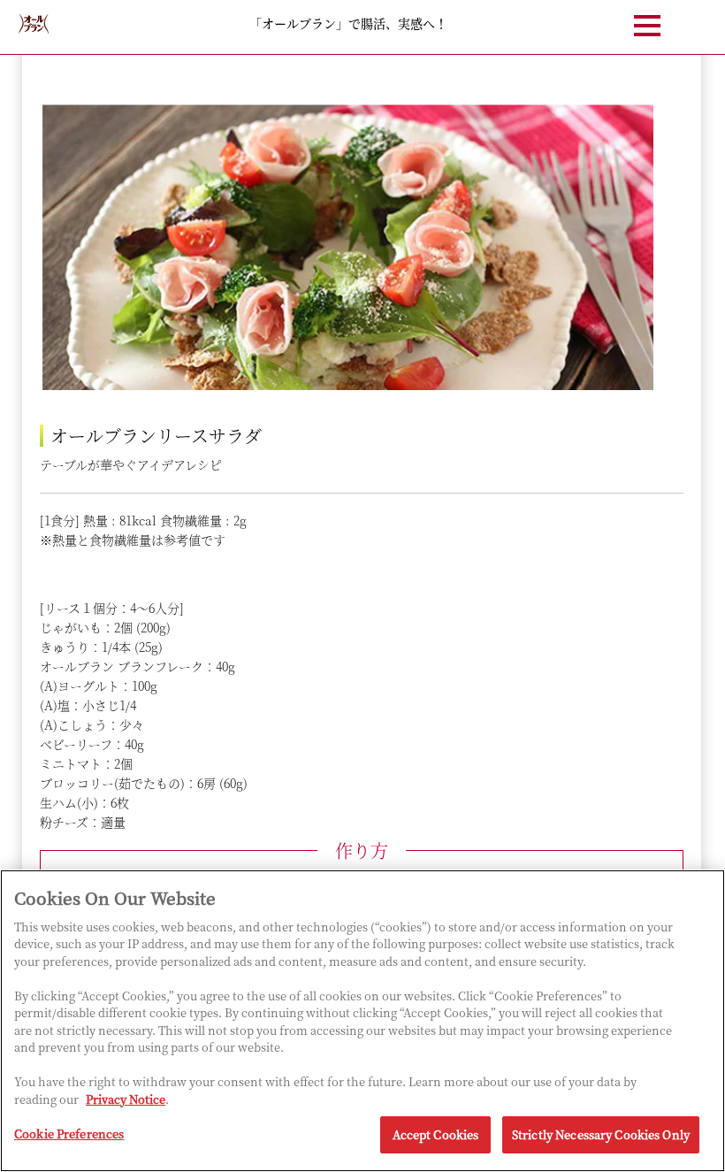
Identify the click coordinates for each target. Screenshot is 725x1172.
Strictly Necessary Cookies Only (601, 1134)
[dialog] (361, 557)
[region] (362, 1020)
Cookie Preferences (69, 1133)
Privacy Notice (125, 1099)
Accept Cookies (436, 1134)
